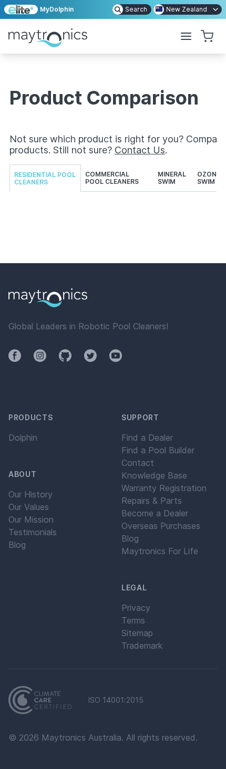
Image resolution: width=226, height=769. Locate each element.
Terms (133, 620)
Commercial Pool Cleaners (112, 177)
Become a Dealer (154, 513)
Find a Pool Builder (157, 450)
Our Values (28, 507)
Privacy (135, 607)
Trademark (141, 645)
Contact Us (140, 149)
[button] (186, 36)
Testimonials (32, 532)
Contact (137, 463)
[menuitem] (131, 9)
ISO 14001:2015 (115, 700)
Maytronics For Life (159, 551)
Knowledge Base (154, 475)
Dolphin (22, 437)
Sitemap (137, 633)
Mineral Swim (172, 177)
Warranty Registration (164, 488)
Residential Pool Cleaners (45, 178)
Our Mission (31, 519)
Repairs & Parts (151, 500)
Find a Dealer (147, 437)
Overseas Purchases (160, 526)
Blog (17, 544)
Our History (30, 494)
